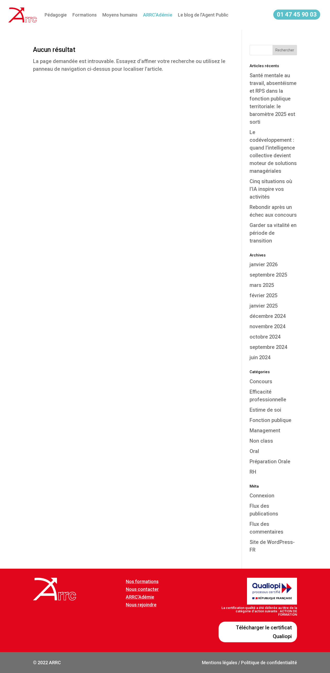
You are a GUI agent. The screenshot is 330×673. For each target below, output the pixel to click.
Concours (261, 381)
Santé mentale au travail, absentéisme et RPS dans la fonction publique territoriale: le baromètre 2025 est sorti (273, 98)
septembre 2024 (268, 347)
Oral (254, 451)
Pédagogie (56, 15)
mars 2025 (262, 285)
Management (265, 430)
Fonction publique (270, 420)
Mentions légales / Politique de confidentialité (249, 662)
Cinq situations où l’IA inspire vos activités (271, 189)
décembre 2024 (268, 316)
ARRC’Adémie (140, 597)
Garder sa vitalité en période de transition (273, 233)
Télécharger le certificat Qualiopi (264, 631)
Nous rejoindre (141, 604)
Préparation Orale (270, 461)
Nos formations (142, 581)
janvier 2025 (264, 306)
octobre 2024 (265, 337)
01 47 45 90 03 (297, 14)
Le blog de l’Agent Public (203, 15)
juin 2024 (260, 357)
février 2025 (263, 295)
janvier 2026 (264, 264)
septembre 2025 (268, 275)
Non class (261, 441)
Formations (84, 15)
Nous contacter (142, 589)
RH (253, 472)
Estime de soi (265, 410)
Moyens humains (119, 15)
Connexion (262, 495)
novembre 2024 (267, 326)
